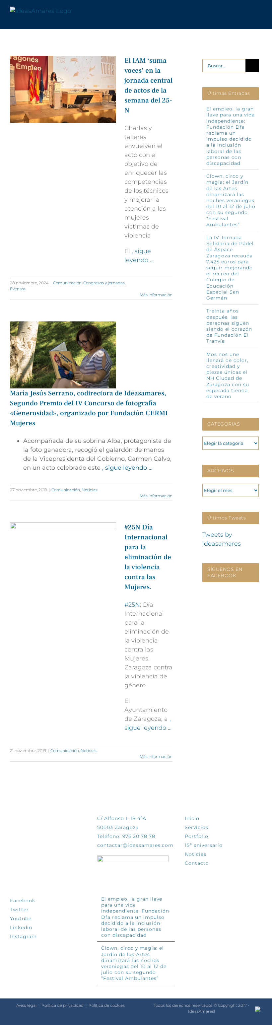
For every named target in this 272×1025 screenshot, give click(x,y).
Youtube (21, 919)
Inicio (192, 818)
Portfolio (196, 836)
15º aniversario (204, 845)
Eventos (18, 288)
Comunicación (67, 282)
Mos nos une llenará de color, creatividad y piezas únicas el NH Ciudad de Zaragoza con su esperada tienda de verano (227, 375)
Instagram (23, 936)
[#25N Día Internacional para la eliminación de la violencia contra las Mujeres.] (63, 557)
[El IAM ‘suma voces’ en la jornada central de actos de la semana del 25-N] (63, 89)
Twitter (19, 910)
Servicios (196, 827)
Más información (156, 294)
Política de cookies (107, 1005)
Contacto (197, 863)
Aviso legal (26, 1005)
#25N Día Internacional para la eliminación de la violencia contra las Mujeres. (147, 557)
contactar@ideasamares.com (135, 845)
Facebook (22, 901)
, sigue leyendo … (127, 467)
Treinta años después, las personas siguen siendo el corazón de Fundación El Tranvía (229, 326)
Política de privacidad (62, 1005)
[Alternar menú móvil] (259, 11)
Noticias (90, 489)
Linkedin (21, 927)
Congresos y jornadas (104, 282)
